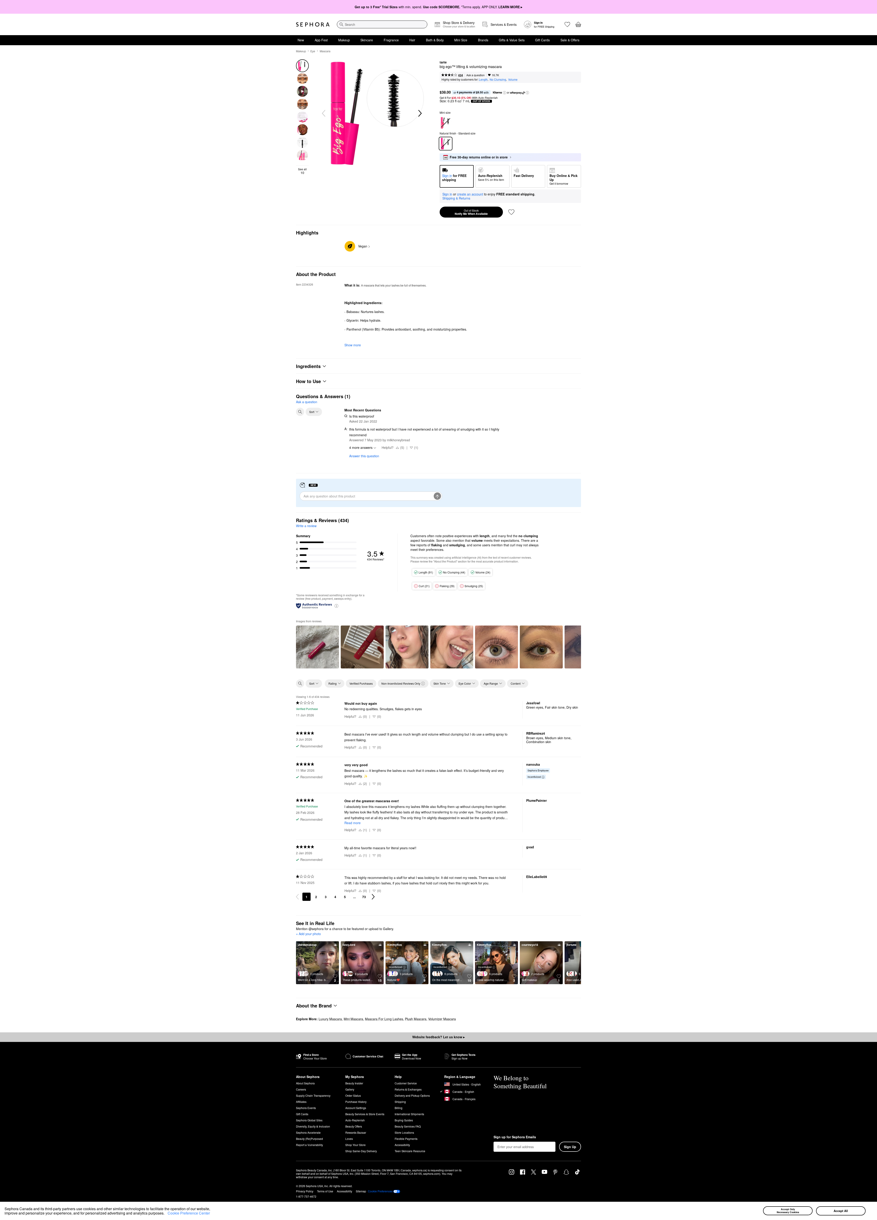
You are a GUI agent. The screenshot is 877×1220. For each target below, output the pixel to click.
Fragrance (391, 40)
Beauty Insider (354, 1083)
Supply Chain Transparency (313, 1095)
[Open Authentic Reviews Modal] (336, 605)
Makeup (344, 40)
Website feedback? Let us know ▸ (438, 1037)
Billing (398, 1108)
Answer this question (364, 456)
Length (483, 79)
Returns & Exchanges (408, 1089)
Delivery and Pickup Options (412, 1095)
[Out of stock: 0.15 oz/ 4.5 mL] (445, 123)
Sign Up (570, 1146)
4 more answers (360, 447)
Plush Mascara (415, 1019)
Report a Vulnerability (309, 1145)
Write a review (306, 525)
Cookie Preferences (380, 1191)
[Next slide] (419, 113)
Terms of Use (325, 1191)
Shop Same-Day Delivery (361, 1151)
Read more (352, 822)
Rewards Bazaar (355, 1132)
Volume (513, 79)
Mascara (325, 51)
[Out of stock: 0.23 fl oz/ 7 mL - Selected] (445, 143)
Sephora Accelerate (308, 1132)
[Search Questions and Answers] (300, 412)
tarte (443, 62)
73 (364, 896)
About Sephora (305, 1083)
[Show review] (317, 647)
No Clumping (498, 79)
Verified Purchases (361, 683)
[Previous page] (297, 897)
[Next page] (373, 897)
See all (302, 171)
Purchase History (356, 1102)
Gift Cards (542, 40)
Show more (352, 345)
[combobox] (382, 24)
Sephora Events (306, 1108)
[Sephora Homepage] (312, 24)
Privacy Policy (304, 1191)
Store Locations (404, 1132)
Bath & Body (435, 40)
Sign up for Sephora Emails (515, 1137)
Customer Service (406, 1083)
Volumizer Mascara (442, 1019)
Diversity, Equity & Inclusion (313, 1126)
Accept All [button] (841, 1211)
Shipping (400, 1102)
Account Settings (355, 1108)
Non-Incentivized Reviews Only (400, 683)
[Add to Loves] (511, 212)
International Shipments (409, 1114)
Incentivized (534, 776)
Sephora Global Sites (309, 1120)
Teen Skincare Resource (410, 1151)
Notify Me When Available (471, 212)
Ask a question (475, 75)
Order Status (353, 1095)
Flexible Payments (406, 1139)
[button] (166, 1214)
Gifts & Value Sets (512, 40)
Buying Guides (404, 1120)
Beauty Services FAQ (408, 1126)
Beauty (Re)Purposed (309, 1139)
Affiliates (301, 1102)
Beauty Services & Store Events (364, 1114)
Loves (349, 1139)
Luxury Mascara (330, 1019)
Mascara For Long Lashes (384, 1019)
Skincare (366, 40)
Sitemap (361, 1191)
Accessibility (402, 1145)
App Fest (321, 40)
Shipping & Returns (456, 198)
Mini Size (460, 40)
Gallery (349, 1089)
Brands (483, 40)
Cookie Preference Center (189, 1213)
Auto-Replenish (355, 1120)
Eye (312, 51)
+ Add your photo (308, 934)
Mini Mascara (353, 1019)
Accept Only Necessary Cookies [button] (788, 1210)
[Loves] (567, 24)
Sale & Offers (569, 40)
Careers (301, 1089)
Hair (412, 40)
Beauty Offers (353, 1126)
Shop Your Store (355, 1145)
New (301, 40)
